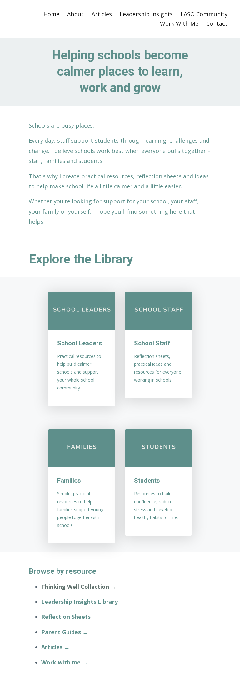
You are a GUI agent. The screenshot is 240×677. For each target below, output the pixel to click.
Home (51, 14)
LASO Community (204, 14)
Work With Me (179, 23)
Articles (102, 14)
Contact (217, 23)
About (75, 14)
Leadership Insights (146, 14)
